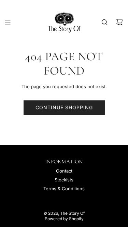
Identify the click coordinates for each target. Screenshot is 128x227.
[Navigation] (7, 22)
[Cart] (119, 22)
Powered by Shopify (64, 218)
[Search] (104, 22)
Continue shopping (64, 107)
